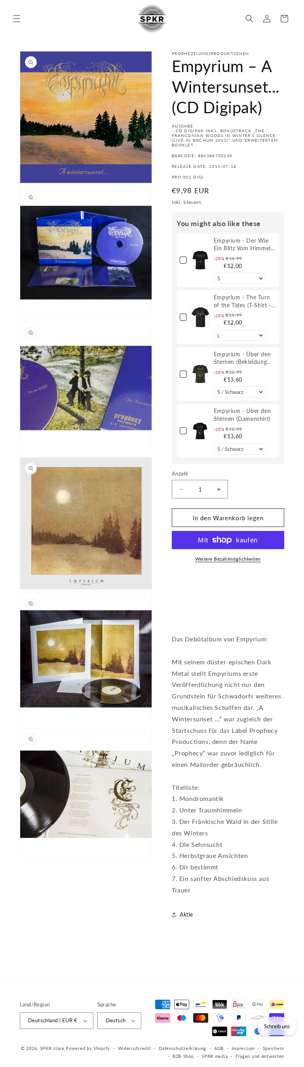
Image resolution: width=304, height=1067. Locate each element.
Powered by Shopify (88, 1048)
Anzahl (180, 473)
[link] (200, 260)
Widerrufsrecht (134, 1048)
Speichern (273, 1048)
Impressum (243, 1048)
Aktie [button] (186, 914)
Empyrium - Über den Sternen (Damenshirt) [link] (242, 414)
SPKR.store (52, 1048)
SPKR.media (214, 1056)
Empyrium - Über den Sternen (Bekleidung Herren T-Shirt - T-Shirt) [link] (242, 358)
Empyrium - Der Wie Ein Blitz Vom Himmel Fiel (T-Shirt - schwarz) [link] (244, 244)
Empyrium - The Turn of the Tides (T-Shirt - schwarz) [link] (242, 301)
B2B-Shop (183, 1056)
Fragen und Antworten (260, 1056)
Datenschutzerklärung (182, 1048)
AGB (219, 1048)
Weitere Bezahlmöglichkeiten (228, 559)
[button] (16, 18)
